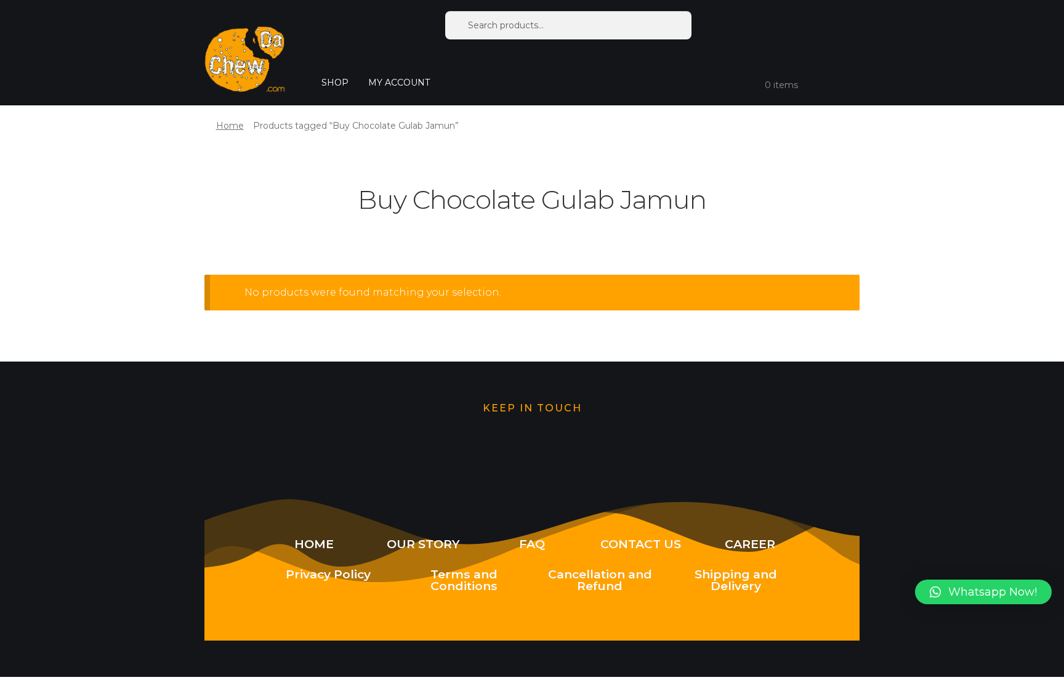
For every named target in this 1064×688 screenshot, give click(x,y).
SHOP (335, 82)
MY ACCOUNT (399, 82)
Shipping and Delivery (736, 580)
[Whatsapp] (453, 457)
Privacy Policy (328, 574)
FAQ (532, 543)
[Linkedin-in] (687, 457)
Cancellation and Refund (600, 580)
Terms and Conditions (464, 580)
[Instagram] (532, 457)
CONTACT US (640, 543)
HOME (314, 543)
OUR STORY (423, 543)
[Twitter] (376, 457)
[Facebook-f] (609, 457)
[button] (983, 592)
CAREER (750, 543)
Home (230, 125)
